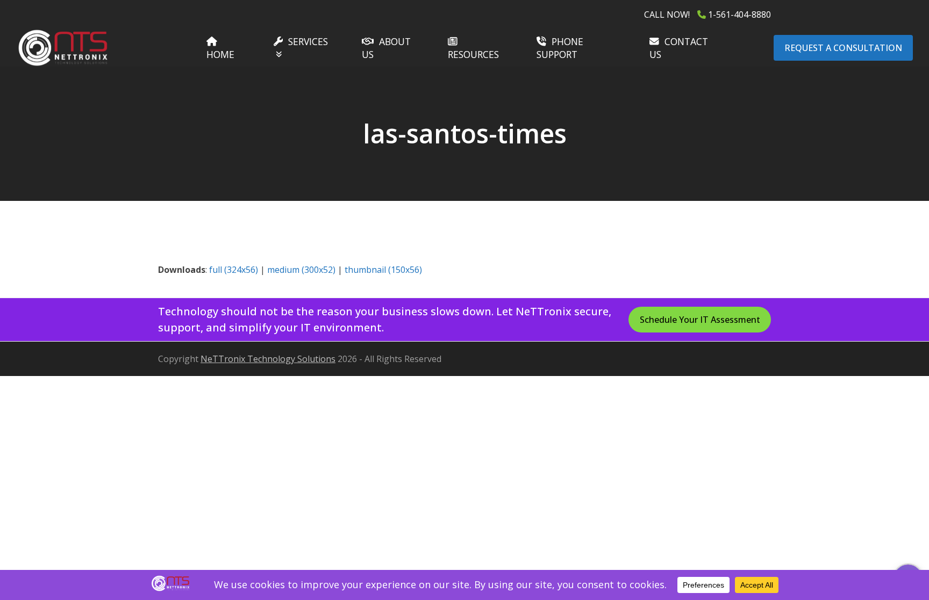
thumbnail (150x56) (383, 270)
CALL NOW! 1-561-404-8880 (707, 14)
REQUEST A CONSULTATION (843, 48)
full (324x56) (233, 270)
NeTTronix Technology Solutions (268, 359)
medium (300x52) (301, 270)
